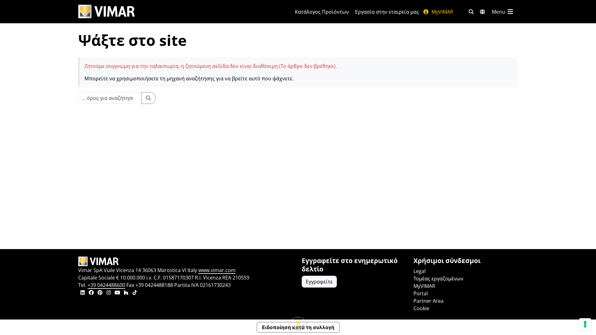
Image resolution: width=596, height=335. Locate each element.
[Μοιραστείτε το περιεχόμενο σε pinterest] (100, 293)
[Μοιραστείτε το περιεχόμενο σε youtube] (117, 293)
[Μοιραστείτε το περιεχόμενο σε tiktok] (135, 293)
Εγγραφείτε (319, 281)
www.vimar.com (217, 270)
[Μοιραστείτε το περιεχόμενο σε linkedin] (82, 293)
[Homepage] (186, 261)
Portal (420, 293)
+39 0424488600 (106, 285)
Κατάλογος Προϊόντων (322, 11)
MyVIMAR (441, 11)
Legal (419, 271)
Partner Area (428, 300)
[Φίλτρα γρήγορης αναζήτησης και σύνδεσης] (471, 12)
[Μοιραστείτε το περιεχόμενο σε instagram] (109, 293)
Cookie (421, 308)
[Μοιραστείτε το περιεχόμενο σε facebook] (91, 293)
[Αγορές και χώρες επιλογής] (482, 12)
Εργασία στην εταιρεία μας (387, 11)
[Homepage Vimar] (106, 11)
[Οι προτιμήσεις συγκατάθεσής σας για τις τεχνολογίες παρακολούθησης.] (585, 324)
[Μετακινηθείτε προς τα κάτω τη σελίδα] (298, 323)
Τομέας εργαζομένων (438, 278)
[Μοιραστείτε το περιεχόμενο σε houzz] (126, 293)
